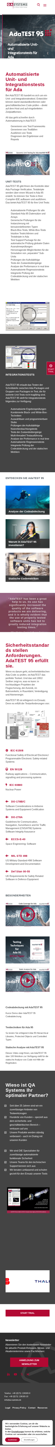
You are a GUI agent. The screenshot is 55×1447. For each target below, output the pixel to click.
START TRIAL (27, 1313)
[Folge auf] (32, 1374)
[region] (27, 36)
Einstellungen (17, 1431)
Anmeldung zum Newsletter (29, 1362)
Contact (31, 1408)
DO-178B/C (18, 801)
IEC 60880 (15, 784)
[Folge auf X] (22, 1374)
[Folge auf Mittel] (27, 1374)
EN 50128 (16, 769)
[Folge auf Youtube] (15, 1374)
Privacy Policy (19, 1408)
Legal (7, 1408)
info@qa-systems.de (12, 1400)
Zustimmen (12, 1440)
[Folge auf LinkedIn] (8, 1374)
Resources (43, 1408)
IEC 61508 (16, 750)
